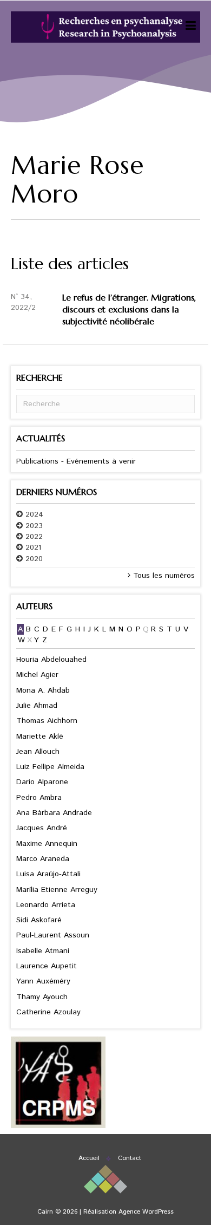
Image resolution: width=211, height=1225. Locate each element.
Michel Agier (37, 674)
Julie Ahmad (36, 705)
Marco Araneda (42, 858)
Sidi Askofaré (39, 920)
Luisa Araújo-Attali (48, 874)
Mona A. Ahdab (43, 690)
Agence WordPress (146, 1211)
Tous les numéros (162, 575)
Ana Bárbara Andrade (54, 812)
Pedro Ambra (39, 797)
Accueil (89, 1158)
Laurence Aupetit (46, 966)
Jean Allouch (38, 751)
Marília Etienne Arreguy (56, 889)
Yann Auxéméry (43, 981)
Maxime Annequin (46, 843)
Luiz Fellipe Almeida (50, 766)
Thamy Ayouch (42, 997)
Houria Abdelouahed (51, 659)
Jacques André (41, 828)
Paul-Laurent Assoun (52, 935)
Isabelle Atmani (42, 951)
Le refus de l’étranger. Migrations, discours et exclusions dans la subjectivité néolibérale (129, 309)
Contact (129, 1158)
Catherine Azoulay (48, 1012)
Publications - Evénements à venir (76, 461)
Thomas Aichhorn (46, 720)
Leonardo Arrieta (45, 905)
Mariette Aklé (39, 736)
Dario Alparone (42, 782)
